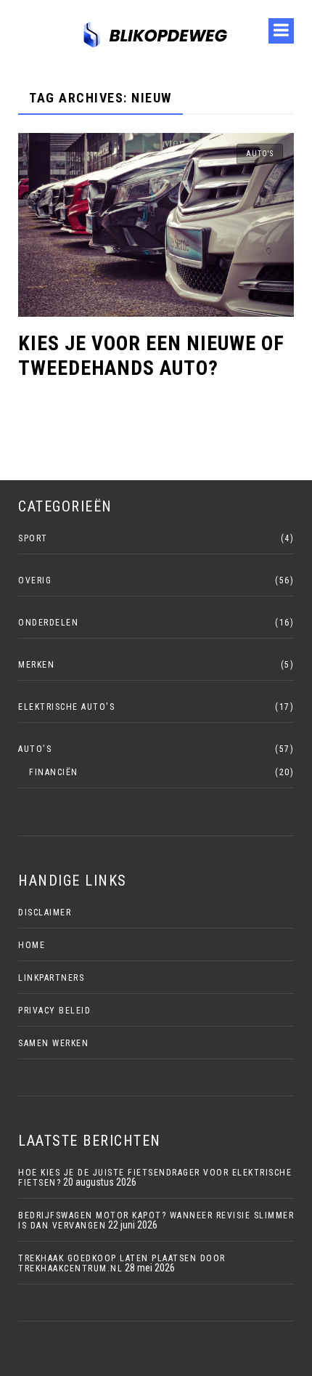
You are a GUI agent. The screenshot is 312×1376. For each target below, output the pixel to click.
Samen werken (53, 1043)
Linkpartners (51, 978)
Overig (35, 580)
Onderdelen (48, 622)
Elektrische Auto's (66, 707)
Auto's (260, 154)
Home (31, 945)
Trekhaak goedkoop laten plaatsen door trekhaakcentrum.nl (122, 1263)
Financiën (53, 772)
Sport (33, 538)
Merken (36, 664)
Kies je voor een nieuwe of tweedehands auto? (151, 355)
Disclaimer (44, 912)
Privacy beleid (54, 1010)
